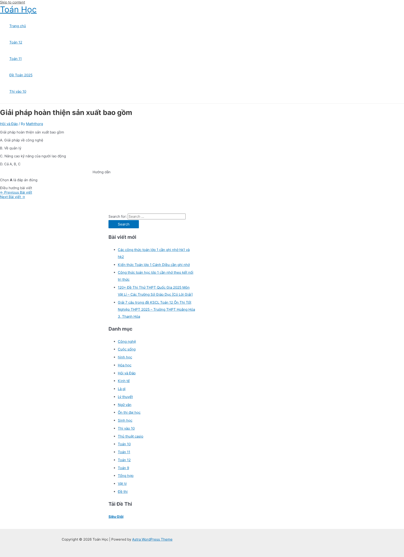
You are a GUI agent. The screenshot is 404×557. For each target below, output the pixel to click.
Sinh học (125, 420)
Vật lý (122, 483)
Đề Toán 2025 (20, 75)
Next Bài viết (12, 197)
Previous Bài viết (16, 192)
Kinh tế (124, 381)
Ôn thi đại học (129, 412)
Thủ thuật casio (130, 436)
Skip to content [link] (12, 2)
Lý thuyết (125, 397)
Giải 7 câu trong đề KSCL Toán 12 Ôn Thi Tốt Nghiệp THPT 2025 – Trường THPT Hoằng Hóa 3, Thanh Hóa (156, 309)
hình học (125, 357)
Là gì (122, 389)
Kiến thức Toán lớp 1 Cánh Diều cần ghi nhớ (154, 264)
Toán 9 (123, 468)
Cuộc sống (127, 349)
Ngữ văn (124, 404)
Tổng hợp (125, 475)
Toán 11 (15, 58)
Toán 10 (124, 444)
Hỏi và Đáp (9, 124)
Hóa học (124, 365)
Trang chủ (17, 26)
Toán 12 (15, 42)
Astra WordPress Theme (152, 539)
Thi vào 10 (17, 91)
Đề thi (123, 491)
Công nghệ (127, 341)
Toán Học (18, 9)
